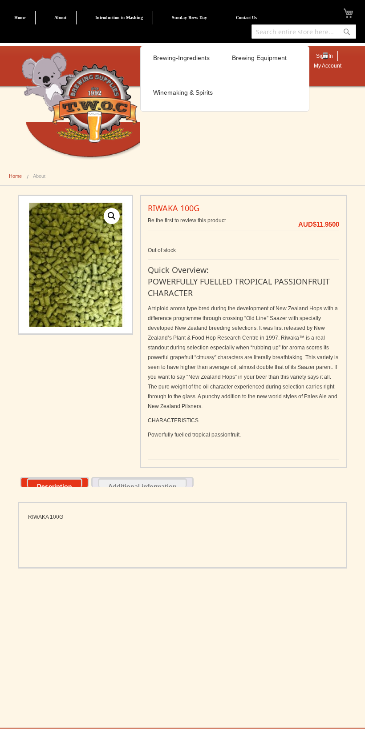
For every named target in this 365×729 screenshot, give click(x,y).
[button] (112, 216)
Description (54, 485)
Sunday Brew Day (189, 17)
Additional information (142, 485)
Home (19, 17)
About (60, 17)
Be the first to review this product (187, 220)
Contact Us (246, 17)
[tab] (54, 482)
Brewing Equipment (259, 57)
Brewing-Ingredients (181, 57)
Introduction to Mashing (119, 17)
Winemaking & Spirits (183, 92)
